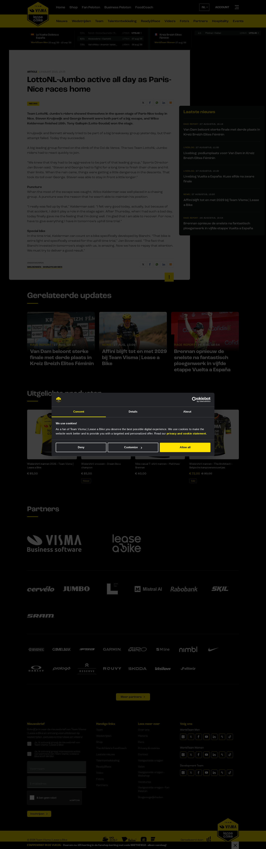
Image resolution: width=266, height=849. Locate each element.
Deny (81, 447)
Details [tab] (133, 411)
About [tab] (187, 411)
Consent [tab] (78, 411)
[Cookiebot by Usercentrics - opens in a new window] (194, 399)
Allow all (185, 447)
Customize (131, 447)
